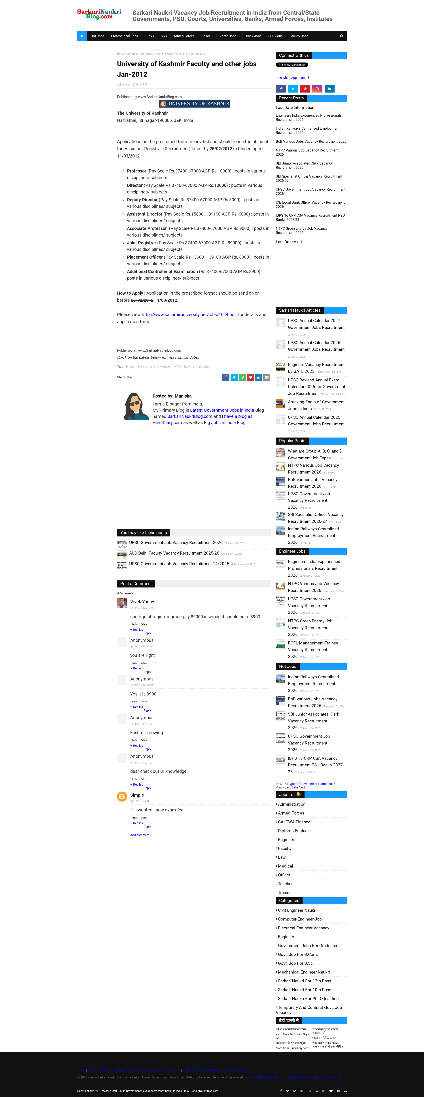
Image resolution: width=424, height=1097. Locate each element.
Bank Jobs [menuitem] (253, 36)
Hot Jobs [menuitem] (97, 36)
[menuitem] (82, 36)
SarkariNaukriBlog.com (189, 416)
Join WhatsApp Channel (292, 78)
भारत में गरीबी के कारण (324, 1038)
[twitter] (293, 89)
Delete (144, 624)
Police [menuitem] (206, 36)
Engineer (286, 839)
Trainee (285, 892)
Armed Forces (291, 813)
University (132, 53)
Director (130, 366)
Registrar (189, 366)
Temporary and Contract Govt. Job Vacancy (309, 1010)
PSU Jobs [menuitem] (275, 36)
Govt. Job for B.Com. (298, 954)
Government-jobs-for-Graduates (308, 945)
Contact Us (190, 1070)
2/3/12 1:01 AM (141, 801)
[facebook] (281, 89)
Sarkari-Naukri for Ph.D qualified (308, 998)
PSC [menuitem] (151, 36)
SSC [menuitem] (164, 36)
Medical (285, 866)
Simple (137, 795)
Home (120, 53)
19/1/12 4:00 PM (142, 762)
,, (117, 559)
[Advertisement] (95, 120)
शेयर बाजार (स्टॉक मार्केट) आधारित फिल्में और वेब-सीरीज (327, 1044)
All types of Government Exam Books (310, 784)
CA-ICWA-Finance (294, 821)
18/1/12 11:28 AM (143, 646)
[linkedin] (330, 89)
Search (175, 1070)
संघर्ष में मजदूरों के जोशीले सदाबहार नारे (325, 1031)
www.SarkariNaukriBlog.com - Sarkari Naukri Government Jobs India (295, 1077)
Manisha (125, 84)
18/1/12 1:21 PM (142, 724)
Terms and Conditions (154, 1070)
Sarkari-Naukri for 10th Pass (304, 989)
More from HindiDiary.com (292, 1048)
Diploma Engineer (294, 830)
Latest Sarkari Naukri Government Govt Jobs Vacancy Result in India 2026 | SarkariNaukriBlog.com (159, 1091)
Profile (217, 1070)
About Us (93, 1070)
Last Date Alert (295, 787)
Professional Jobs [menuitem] (124, 36)
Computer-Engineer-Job (300, 919)
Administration (291, 804)
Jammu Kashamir (160, 366)
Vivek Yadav (142, 601)
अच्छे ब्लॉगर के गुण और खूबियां (291, 1043)
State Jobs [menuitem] (228, 36)
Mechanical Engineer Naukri (304, 972)
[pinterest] (305, 89)
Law (282, 857)
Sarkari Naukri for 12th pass (304, 980)
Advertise (205, 1070)
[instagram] (317, 89)
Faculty (142, 366)
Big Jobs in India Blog (225, 422)
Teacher (285, 883)
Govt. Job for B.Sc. (296, 963)
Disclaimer (109, 1070)
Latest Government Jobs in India (222, 410)
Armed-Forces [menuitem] (184, 36)
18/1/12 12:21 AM (143, 607)
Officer (178, 366)
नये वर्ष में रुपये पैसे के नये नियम (291, 1029)
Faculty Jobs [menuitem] (299, 36)
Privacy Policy (127, 1070)
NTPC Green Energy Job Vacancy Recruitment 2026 (301, 230)
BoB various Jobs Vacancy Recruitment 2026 (311, 141)
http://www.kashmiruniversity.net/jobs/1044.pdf (189, 314)
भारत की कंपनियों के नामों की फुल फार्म (293, 1036)
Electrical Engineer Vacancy (303, 927)
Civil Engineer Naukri (297, 910)
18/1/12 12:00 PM (143, 685)
